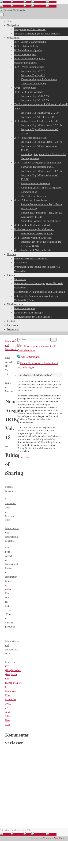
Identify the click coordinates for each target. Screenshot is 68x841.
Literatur (9, 541)
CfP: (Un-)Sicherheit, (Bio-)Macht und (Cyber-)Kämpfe (13, 674)
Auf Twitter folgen (30, 356)
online (8, 589)
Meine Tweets (24, 457)
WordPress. (59, 838)
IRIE (7, 653)
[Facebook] (17, 2)
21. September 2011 (10, 503)
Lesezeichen (11, 662)
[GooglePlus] (38, 2)
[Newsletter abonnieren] (51, 2)
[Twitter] (5, 2)
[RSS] (27, 2)
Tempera (47, 838)
